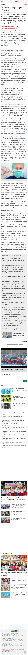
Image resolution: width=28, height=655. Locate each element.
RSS (26, 4)
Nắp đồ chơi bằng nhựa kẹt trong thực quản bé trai (14, 445)
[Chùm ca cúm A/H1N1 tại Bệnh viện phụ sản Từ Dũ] (7, 335)
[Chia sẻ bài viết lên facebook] (23, 13)
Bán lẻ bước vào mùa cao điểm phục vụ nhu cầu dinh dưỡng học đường (19, 587)
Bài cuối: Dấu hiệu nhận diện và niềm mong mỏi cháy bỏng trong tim (19, 513)
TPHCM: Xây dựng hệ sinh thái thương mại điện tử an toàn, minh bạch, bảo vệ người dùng (19, 594)
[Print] (26, 13)
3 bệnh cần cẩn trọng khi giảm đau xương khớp (13, 434)
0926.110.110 (7, 651)
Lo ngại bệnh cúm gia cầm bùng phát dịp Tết (10, 26)
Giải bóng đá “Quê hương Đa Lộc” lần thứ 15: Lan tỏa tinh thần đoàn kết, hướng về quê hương (13, 499)
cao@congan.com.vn (8, 648)
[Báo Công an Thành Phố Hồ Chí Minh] (15, 1)
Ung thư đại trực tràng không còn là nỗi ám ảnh (13, 416)
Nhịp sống (4, 479)
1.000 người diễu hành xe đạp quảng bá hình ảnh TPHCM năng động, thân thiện (18, 506)
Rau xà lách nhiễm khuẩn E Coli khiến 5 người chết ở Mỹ (19, 397)
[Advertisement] (14, 464)
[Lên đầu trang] (25, 652)
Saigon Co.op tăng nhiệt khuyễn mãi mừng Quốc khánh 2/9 (19, 579)
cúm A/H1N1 (13, 344)
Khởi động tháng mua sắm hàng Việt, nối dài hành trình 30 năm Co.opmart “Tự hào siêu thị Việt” (14, 574)
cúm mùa (22, 133)
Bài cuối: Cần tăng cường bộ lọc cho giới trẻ (18, 519)
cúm (6, 42)
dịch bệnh (21, 344)
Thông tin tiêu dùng (7, 553)
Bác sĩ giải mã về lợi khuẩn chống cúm (9, 28)
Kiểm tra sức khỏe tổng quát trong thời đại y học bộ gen (19, 390)
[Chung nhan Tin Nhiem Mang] (8, 652)
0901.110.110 (13, 651)
